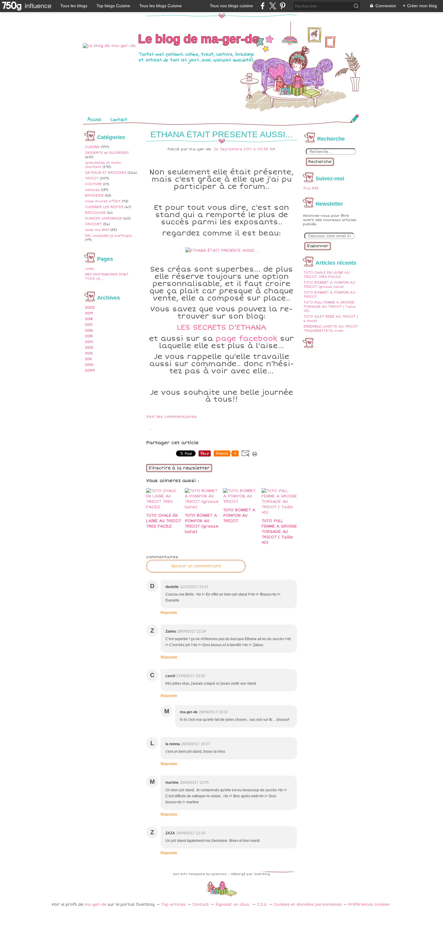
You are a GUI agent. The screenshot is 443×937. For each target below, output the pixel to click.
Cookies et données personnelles (308, 904)
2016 (89, 330)
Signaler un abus (232, 904)
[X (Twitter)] (272, 5)
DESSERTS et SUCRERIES (107, 153)
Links (89, 269)
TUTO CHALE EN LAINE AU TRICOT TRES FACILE (326, 275)
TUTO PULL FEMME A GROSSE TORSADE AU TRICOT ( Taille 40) (329, 306)
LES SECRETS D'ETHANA (221, 327)
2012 (89, 353)
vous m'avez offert (103, 201)
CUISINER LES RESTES (104, 207)
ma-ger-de (95, 904)
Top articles (173, 904)
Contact (118, 119)
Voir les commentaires (171, 416)
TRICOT (92, 178)
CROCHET (93, 224)
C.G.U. (262, 904)
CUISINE (92, 147)
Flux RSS (311, 188)
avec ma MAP (97, 230)
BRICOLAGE (95, 213)
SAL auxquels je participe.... (110, 236)
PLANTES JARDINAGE (103, 218)
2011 (88, 359)
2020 (90, 308)
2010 (89, 365)
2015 (89, 336)
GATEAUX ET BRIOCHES (105, 173)
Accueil (94, 119)
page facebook (245, 338)
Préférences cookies (369, 904)
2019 (89, 313)
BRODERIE (94, 196)
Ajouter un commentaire (196, 566)
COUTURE (93, 184)
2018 (89, 319)
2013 (89, 348)
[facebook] (262, 5)
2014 (89, 342)
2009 (90, 370)
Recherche (319, 161)
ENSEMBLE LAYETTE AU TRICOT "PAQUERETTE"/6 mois (330, 329)
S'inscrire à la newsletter (179, 468)
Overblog (262, 874)
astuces (92, 190)
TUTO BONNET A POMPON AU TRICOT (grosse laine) (329, 285)
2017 (89, 325)
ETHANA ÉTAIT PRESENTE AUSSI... (221, 134)
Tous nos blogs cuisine (231, 5)
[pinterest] (282, 5)
